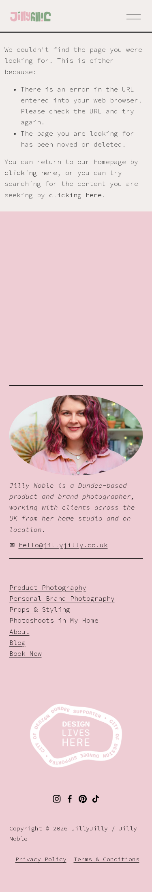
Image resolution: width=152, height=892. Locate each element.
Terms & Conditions (106, 859)
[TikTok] (96, 799)
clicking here (30, 173)
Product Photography (47, 587)
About (19, 631)
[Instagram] (57, 799)
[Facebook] (70, 799)
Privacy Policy (40, 859)
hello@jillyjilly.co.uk (63, 545)
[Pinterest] (83, 799)
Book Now (25, 653)
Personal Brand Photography (62, 598)
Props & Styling (39, 609)
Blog (17, 642)
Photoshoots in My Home (53, 620)
